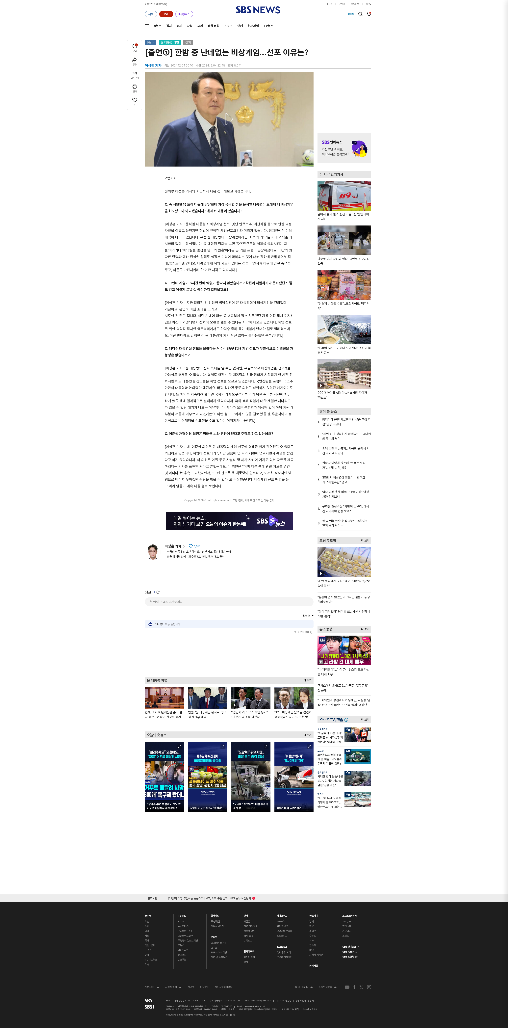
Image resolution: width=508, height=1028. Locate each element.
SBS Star (348, 951)
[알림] (369, 14)
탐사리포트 (249, 950)
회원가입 (355, 4)
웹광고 (191, 987)
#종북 (351, 14)
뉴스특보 (182, 959)
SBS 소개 (152, 988)
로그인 (342, 4)
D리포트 (248, 940)
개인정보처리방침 (223, 987)
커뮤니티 (346, 931)
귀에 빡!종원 (283, 926)
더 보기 (307, 679)
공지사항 (313, 965)
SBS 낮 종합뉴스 (219, 957)
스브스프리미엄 (349, 914)
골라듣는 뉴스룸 (218, 942)
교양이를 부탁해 (284, 931)
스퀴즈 (345, 935)
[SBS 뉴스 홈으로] (258, 10)
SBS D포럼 (348, 956)
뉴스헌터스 (183, 926)
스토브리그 (282, 935)
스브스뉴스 (282, 945)
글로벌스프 (322, 729)
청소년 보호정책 (310, 1009)
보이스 (214, 947)
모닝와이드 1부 (185, 931)
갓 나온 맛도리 (284, 952)
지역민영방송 (328, 987)
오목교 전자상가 (284, 957)
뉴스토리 (182, 954)
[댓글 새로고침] (158, 592)
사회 (189, 26)
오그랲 (320, 751)
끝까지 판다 (249, 957)
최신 (147, 921)
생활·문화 (213, 26)
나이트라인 (183, 950)
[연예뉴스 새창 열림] (344, 148)
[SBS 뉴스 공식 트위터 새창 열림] (361, 987)
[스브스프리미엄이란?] (347, 719)
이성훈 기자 (173, 546)
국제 (200, 26)
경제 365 (248, 935)
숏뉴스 (312, 935)
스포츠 (228, 26)
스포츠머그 (282, 921)
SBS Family (304, 987)
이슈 (147, 964)
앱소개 (312, 945)
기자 (311, 940)
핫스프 (320, 794)
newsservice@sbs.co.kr (255, 1006)
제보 (311, 926)
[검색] (360, 14)
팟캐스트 (346, 926)
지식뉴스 (346, 921)
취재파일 (253, 26)
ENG (329, 4)
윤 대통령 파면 (170, 42)
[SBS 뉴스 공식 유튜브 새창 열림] (347, 987)
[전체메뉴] (147, 26)
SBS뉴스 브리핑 (219, 952)
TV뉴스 (268, 26)
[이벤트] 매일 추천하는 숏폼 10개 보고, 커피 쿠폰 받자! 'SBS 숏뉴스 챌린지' (209, 897)
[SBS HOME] (368, 4)
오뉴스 (181, 945)
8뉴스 (158, 26)
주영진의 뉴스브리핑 (188, 940)
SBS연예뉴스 (349, 946)
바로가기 (313, 914)
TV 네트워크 (151, 959)
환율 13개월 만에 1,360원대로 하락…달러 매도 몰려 (195, 556)
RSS (311, 950)
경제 (179, 26)
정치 (169, 26)
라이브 (312, 931)
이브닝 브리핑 (217, 926)
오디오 (214, 936)
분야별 (148, 914)
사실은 (247, 921)
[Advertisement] (229, 655)
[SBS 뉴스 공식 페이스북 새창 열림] (354, 987)
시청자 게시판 (316, 954)
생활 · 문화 (150, 945)
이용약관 (204, 987)
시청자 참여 (173, 988)
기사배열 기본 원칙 (290, 1009)
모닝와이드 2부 (185, 935)
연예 (240, 26)
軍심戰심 (215, 921)
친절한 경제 (249, 931)
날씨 (311, 921)
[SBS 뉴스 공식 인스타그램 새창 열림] (369, 987)
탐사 (246, 962)
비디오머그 (282, 914)
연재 (246, 914)
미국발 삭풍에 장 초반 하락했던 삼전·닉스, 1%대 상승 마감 (199, 551)
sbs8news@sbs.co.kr (261, 1000)
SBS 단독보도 (251, 926)
